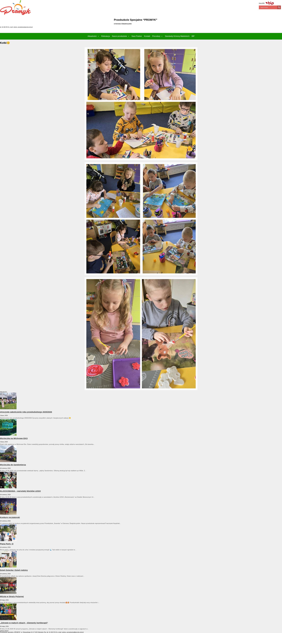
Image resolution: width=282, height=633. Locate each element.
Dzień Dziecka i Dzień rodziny (14, 570)
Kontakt (147, 36)
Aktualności (92, 36)
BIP (193, 36)
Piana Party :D (6, 544)
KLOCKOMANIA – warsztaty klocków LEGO (20, 491)
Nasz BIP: (262, 3)
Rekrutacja (105, 36)
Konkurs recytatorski (10, 517)
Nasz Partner (137, 36)
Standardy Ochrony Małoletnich (177, 36)
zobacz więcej (4, 630)
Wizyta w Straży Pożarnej (12, 596)
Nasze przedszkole (119, 36)
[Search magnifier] (279, 7)
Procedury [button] (156, 36)
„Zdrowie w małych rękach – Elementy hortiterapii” (24, 623)
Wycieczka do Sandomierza (13, 465)
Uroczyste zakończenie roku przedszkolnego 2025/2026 (26, 412)
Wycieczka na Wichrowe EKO (14, 438)
